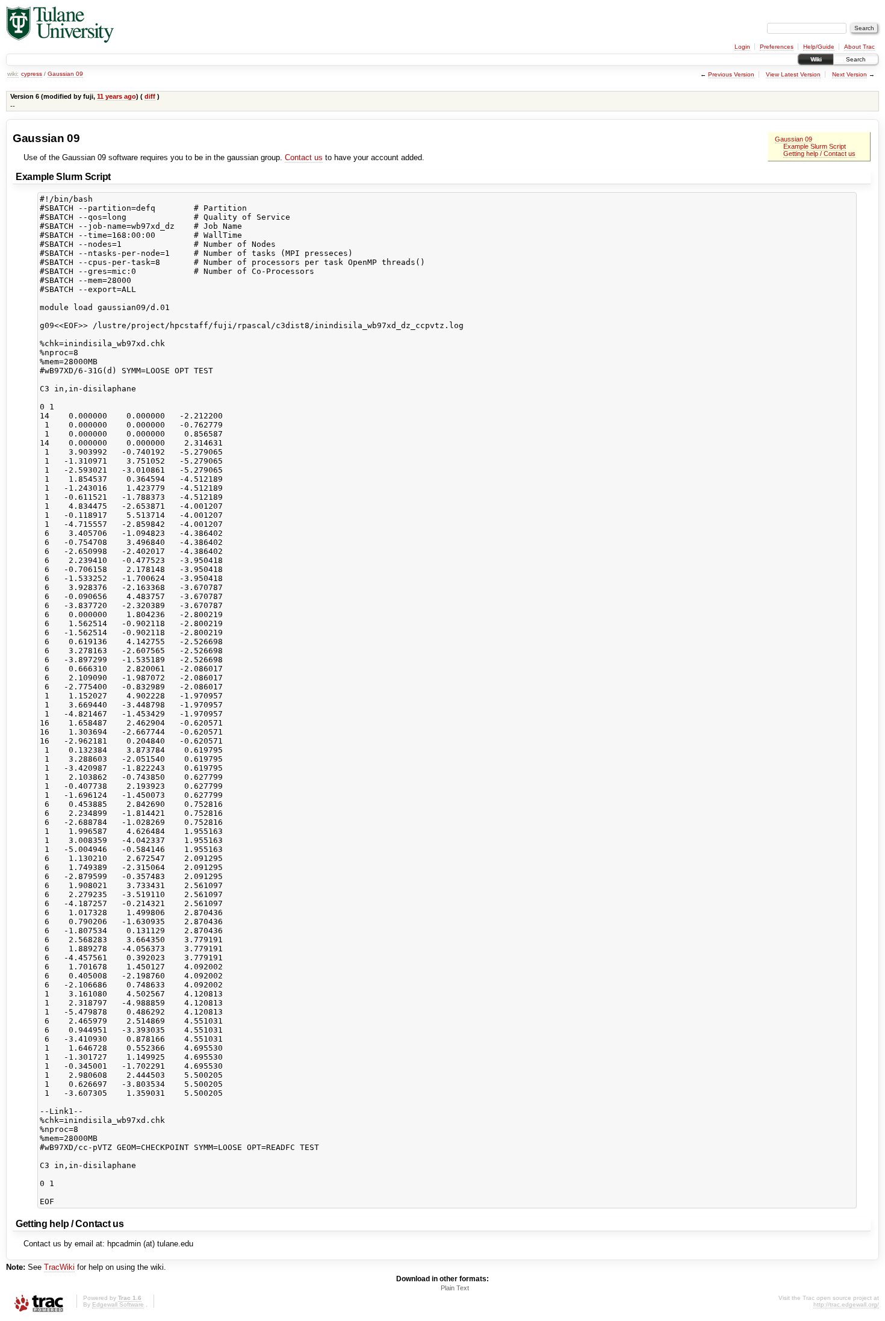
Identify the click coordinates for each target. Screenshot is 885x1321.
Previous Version (731, 74)
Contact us (304, 157)
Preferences (776, 46)
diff (149, 96)
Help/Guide (818, 46)
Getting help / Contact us (819, 153)
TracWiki (59, 1267)
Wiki (815, 59)
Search (856, 59)
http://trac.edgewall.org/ (846, 1304)
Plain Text (455, 1287)
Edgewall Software (118, 1304)
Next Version (849, 74)
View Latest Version (793, 74)
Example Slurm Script (814, 146)
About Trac (859, 46)
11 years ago (116, 96)
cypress (31, 73)
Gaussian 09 (65, 73)
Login (742, 46)
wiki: (13, 73)
